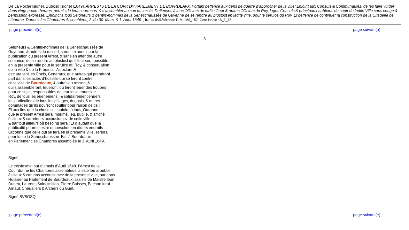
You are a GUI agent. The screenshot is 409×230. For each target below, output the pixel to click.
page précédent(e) (25, 29)
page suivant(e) (366, 29)
